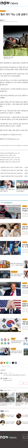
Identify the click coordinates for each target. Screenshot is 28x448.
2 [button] (23, 428)
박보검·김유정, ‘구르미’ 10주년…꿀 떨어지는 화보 (10, 417)
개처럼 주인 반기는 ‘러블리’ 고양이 (8, 155)
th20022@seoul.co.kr (13, 139)
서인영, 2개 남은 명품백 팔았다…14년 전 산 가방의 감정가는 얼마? (10, 423)
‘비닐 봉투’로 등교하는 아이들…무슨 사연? (10, 157)
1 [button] (22, 428)
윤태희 (1, 20)
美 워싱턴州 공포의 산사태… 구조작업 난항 (10, 159)
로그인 (23, 434)
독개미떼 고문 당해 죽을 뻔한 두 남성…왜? (10, 153)
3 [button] (24, 428)
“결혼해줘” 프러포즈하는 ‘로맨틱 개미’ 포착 (10, 162)
